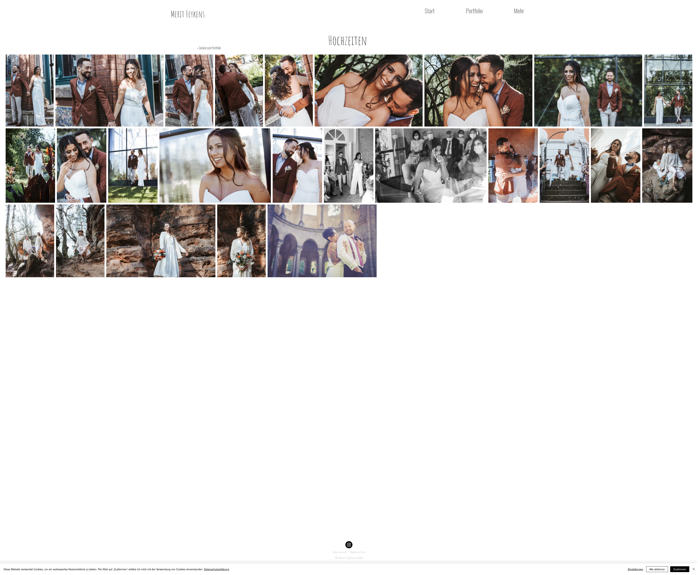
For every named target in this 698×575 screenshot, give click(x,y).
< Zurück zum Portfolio (209, 47)
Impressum (341, 552)
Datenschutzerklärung (216, 569)
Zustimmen (679, 569)
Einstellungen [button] (635, 569)
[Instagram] (348, 544)
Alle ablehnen (657, 569)
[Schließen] (693, 569)
